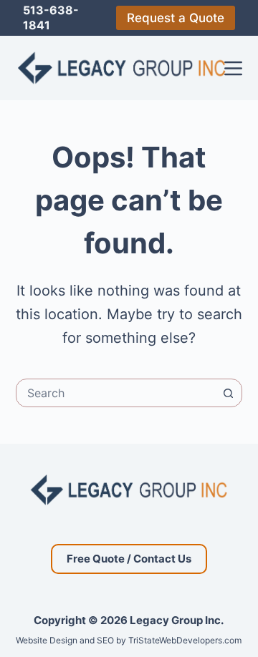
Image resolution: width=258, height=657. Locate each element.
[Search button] (228, 393)
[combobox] (115, 393)
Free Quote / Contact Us (129, 558)
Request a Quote (175, 18)
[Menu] (233, 68)
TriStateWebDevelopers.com (185, 640)
